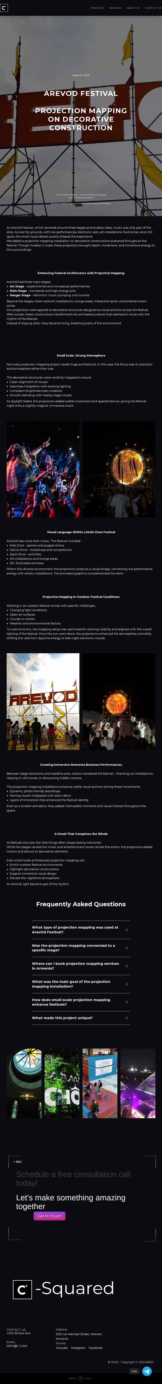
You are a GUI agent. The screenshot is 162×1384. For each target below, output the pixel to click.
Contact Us (153, 8)
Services (115, 8)
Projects (97, 8)
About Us (133, 8)
